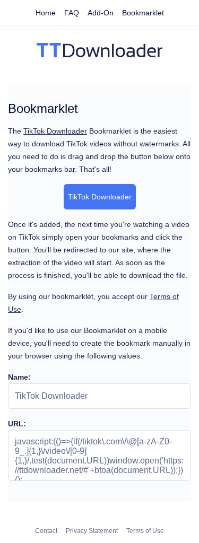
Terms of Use (145, 531)
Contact (46, 531)
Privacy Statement (92, 531)
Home (46, 12)
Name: (19, 377)
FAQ (71, 12)
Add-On (101, 12)
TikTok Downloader (55, 131)
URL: (17, 423)
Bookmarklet (143, 12)
